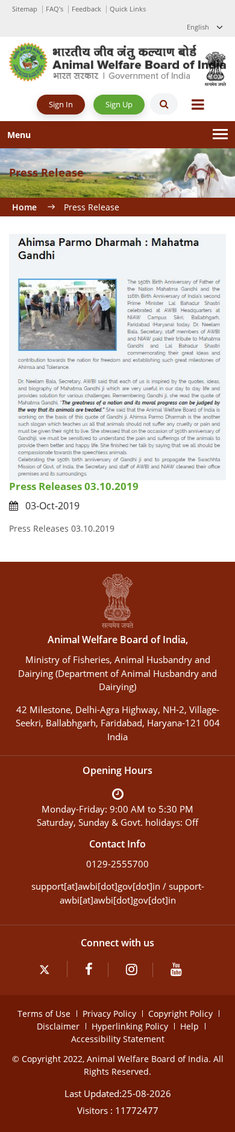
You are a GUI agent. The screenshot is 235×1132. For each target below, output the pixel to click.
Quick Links (128, 8)
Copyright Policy (180, 1013)
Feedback (86, 8)
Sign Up (119, 104)
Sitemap (24, 8)
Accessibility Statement (117, 1039)
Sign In (61, 104)
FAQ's (54, 8)
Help (189, 1026)
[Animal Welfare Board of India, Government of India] (117, 61)
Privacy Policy (109, 1013)
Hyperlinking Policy (130, 1026)
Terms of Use (43, 1013)
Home (24, 207)
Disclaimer (58, 1026)
